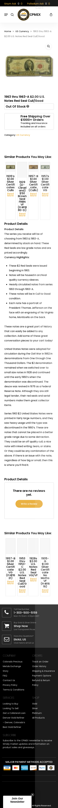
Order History (39, 666)
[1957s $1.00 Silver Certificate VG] (45, 167)
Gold (34, 703)
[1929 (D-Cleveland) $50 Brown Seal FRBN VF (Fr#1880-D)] (22, 170)
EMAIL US (20, 639)
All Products (38, 717)
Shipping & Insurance (43, 671)
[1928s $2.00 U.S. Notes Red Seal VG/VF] (33, 546)
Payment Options (41, 675)
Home (7, 31)
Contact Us (9, 680)
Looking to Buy (10, 703)
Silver (35, 708)
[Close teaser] (32, 794)
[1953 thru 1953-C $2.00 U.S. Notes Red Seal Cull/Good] (22, 546)
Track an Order (40, 661)
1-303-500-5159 (25, 613)
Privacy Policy (10, 685)
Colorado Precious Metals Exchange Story (12, 666)
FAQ (5, 675)
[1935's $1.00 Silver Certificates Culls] (10, 167)
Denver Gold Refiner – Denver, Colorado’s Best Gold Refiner (14, 722)
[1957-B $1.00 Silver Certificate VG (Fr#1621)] (10, 546)
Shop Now (21, 626)
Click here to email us (24, 643)
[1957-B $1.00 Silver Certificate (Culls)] (33, 167)
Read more (10, 195)
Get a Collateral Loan (14, 713)
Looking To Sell (10, 708)
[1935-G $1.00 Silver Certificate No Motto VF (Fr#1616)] (45, 546)
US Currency (22, 31)
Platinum (37, 713)
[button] (48, 46)
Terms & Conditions (13, 689)
